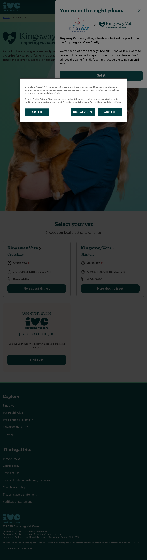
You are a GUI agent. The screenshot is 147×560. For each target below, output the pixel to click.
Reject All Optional (83, 112)
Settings (37, 112)
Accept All (109, 112)
